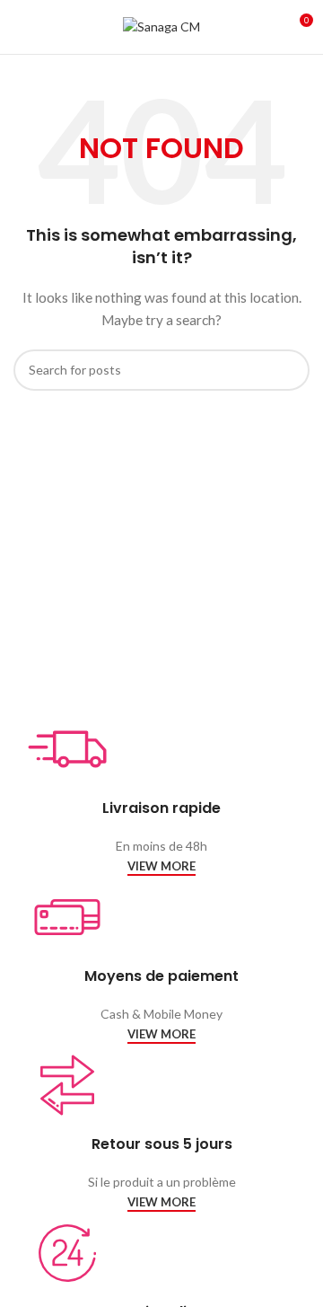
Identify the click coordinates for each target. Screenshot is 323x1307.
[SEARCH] (289, 370)
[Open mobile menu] (20, 27)
